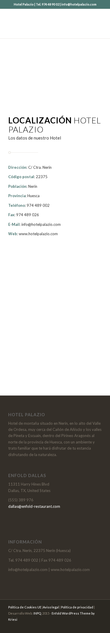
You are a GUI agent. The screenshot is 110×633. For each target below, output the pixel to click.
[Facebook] (97, 625)
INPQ (37, 613)
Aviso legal (51, 607)
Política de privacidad (77, 607)
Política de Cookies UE (24, 607)
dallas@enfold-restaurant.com (34, 506)
